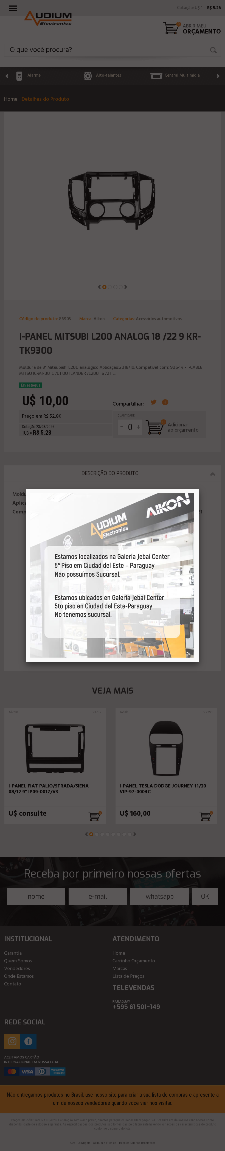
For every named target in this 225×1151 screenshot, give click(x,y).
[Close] (199, 489)
